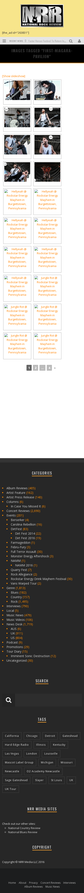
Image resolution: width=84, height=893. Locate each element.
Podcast (12, 642)
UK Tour (10, 789)
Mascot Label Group (19, 762)
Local (10, 611)
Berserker (17, 520)
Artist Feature (15, 493)
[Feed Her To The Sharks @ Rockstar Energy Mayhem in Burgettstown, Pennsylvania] (17, 144)
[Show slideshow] (13, 76)
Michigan (47, 762)
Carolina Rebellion (23, 524)
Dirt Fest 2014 (25, 533)
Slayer (39, 780)
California (12, 736)
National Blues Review (22, 832)
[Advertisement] (34, 424)
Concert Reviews (18, 511)
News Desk (14, 624)
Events (11, 515)
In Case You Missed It (26, 506)
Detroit (50, 736)
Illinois (41, 745)
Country (16, 597)
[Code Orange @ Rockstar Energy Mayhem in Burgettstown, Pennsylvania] (17, 90)
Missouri (67, 762)
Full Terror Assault (23, 552)
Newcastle (12, 771)
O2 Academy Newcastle (43, 771)
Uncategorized (16, 660)
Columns (12, 502)
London (31, 753)
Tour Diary (13, 651)
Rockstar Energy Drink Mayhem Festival (38, 579)
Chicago (32, 736)
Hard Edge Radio (17, 745)
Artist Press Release (20, 497)
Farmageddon (20, 542)
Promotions (14, 647)
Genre (10, 588)
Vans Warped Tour (24, 583)
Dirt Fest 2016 (25, 538)
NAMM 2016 (24, 565)
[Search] (71, 40)
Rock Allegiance (22, 574)
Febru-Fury (18, 547)
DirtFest (16, 529)
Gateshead (70, 736)
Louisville (51, 753)
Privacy (33, 883)
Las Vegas (12, 753)
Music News (14, 615)
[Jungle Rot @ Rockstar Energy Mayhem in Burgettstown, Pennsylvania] (47, 286)
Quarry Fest (19, 570)
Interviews (13, 606)
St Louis (56, 780)
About (22, 883)
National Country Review (24, 828)
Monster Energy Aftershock (30, 556)
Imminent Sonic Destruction (30, 656)
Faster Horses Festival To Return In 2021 (49, 39)
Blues (15, 592)
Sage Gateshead (16, 780)
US (13, 638)
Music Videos (15, 620)
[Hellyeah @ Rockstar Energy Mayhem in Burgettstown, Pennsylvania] (47, 172)
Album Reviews (17, 488)
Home (12, 883)
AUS (14, 629)
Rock (14, 601)
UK (13, 633)
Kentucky (59, 745)
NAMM (16, 561)
